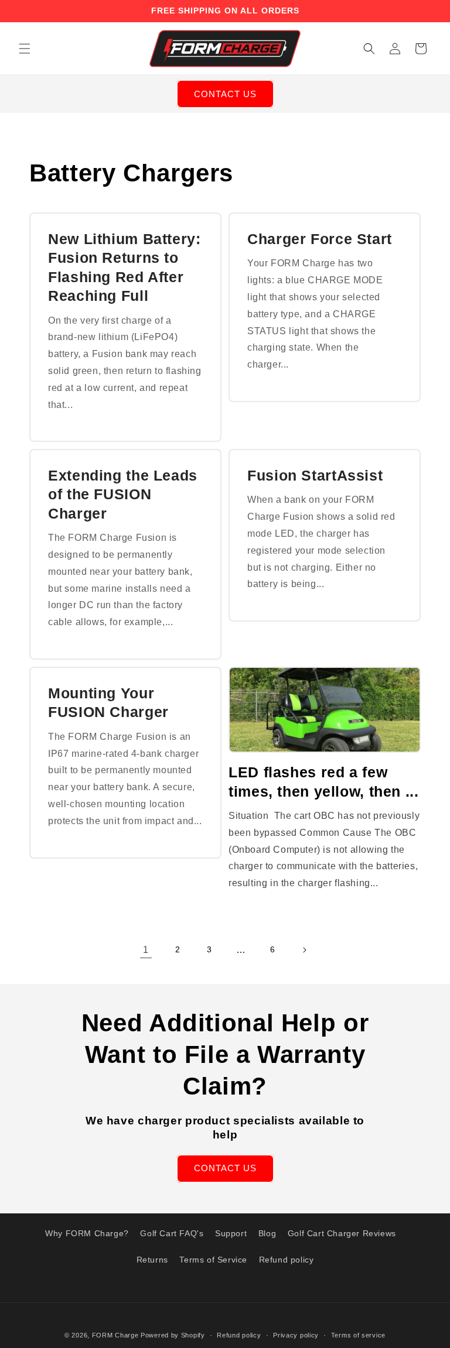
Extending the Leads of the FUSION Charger (122, 494)
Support (231, 1233)
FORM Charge (115, 1335)
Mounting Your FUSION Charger (108, 702)
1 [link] (146, 950)
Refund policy (286, 1259)
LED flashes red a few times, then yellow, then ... (324, 781)
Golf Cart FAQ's (171, 1233)
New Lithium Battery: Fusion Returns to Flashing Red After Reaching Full (124, 267)
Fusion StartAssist (315, 475)
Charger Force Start (319, 239)
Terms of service (358, 1335)
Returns (152, 1259)
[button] (25, 48)
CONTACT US (225, 94)
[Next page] (304, 950)
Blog (267, 1233)
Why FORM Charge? (87, 1233)
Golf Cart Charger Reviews (342, 1233)
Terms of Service (213, 1259)
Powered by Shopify (173, 1335)
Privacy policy (296, 1335)
